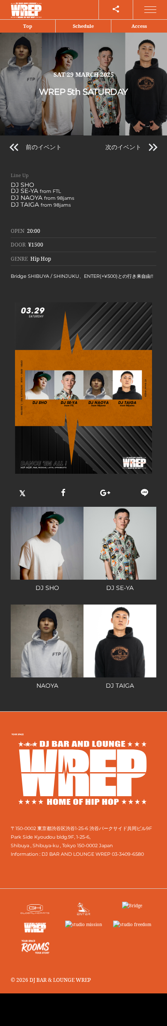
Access (139, 26)
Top (27, 26)
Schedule (83, 26)
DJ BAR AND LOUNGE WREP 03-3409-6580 (93, 854)
